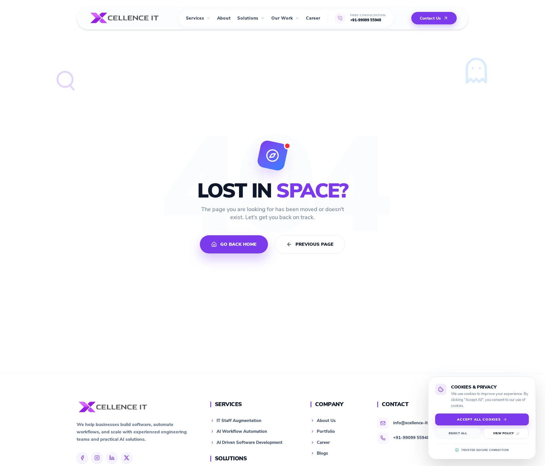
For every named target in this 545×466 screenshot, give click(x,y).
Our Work (282, 18)
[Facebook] (82, 457)
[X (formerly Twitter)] (126, 457)
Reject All (458, 433)
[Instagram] (97, 457)
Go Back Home (238, 244)
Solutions (247, 18)
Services (195, 18)
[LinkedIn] (112, 457)
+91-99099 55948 (365, 20)
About (224, 18)
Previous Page (314, 244)
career (313, 18)
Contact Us (430, 18)
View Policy (503, 433)
